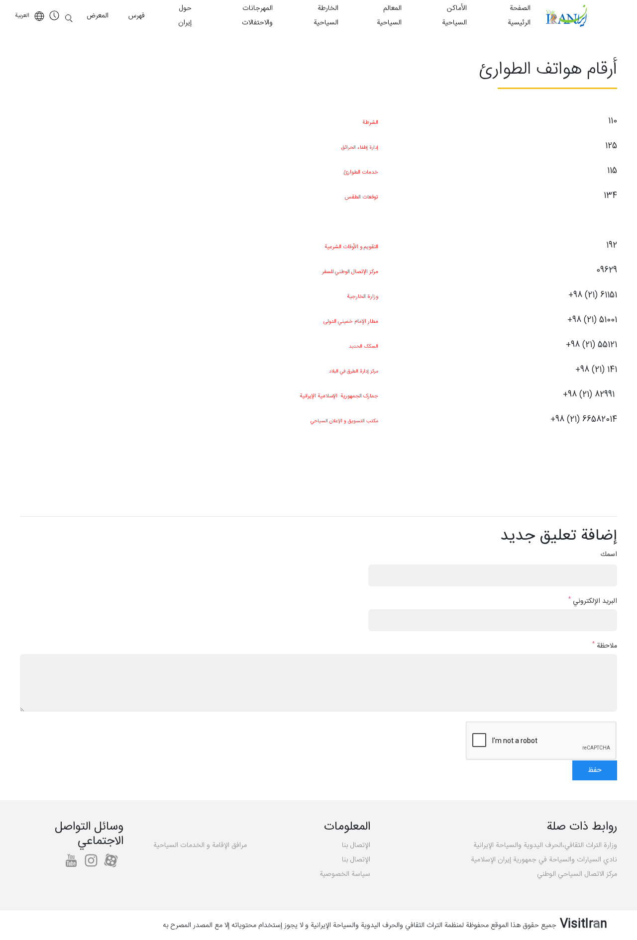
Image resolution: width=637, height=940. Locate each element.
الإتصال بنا (356, 845)
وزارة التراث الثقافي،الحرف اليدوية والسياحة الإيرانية (545, 845)
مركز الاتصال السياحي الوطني (577, 874)
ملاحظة (604, 646)
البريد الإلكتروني (592, 601)
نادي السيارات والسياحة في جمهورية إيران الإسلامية (544, 860)
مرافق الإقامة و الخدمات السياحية (200, 845)
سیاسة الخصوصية (344, 874)
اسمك (609, 555)
